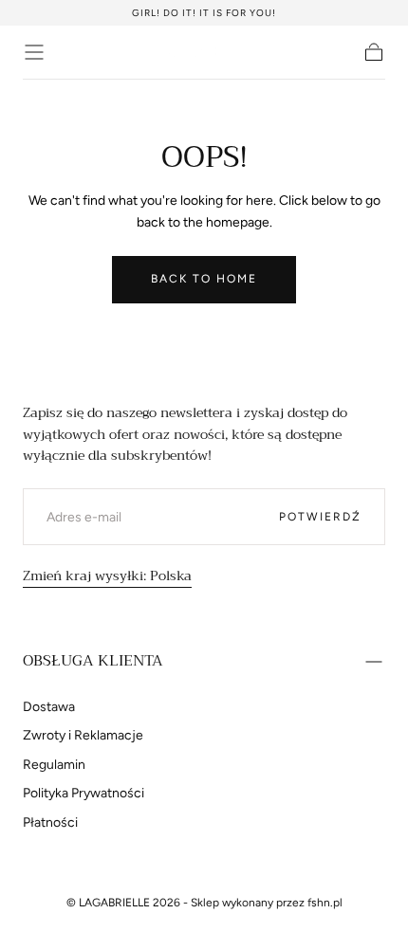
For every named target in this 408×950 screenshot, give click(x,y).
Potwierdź (320, 516)
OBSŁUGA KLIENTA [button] (93, 661)
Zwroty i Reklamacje (83, 735)
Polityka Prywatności (83, 793)
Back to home (204, 278)
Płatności (50, 822)
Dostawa (49, 707)
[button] (34, 52)
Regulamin (54, 765)
